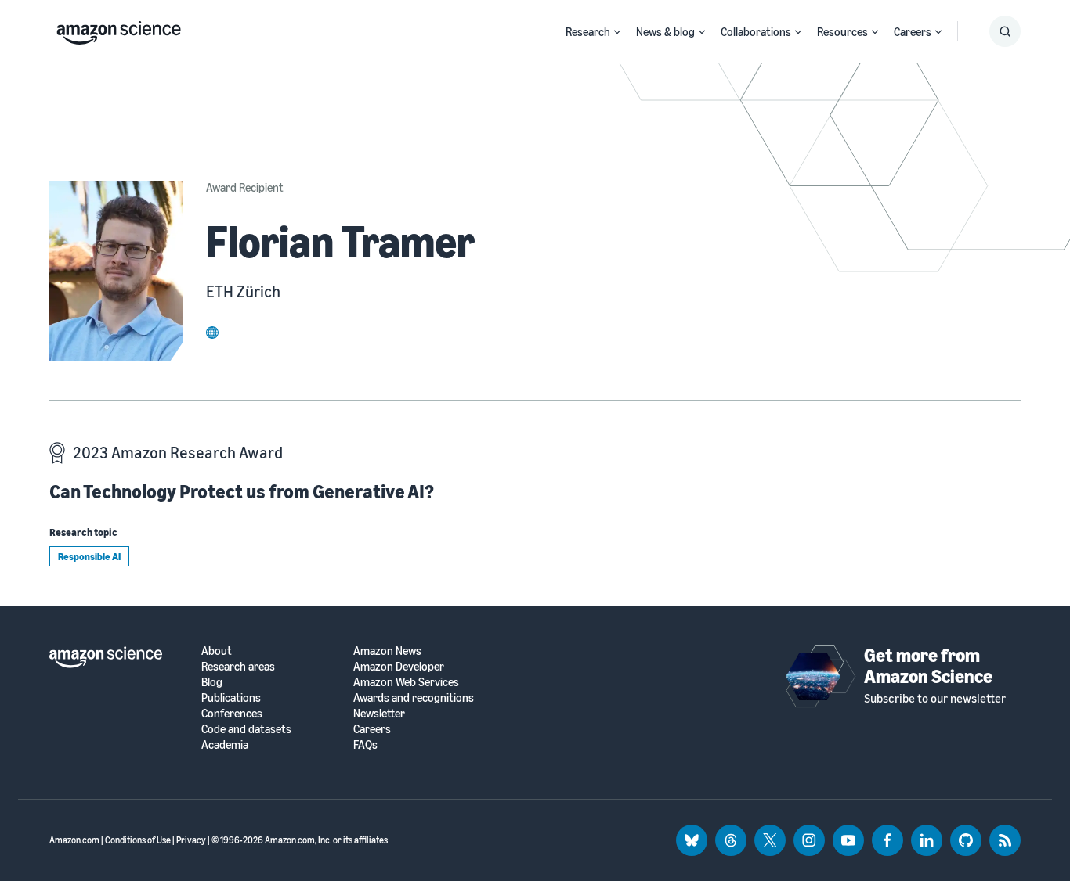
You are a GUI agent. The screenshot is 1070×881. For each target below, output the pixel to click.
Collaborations (756, 31)
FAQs (365, 744)
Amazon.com (74, 840)
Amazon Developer (398, 666)
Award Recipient (245, 187)
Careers (912, 31)
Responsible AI (89, 556)
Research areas (238, 666)
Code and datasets (246, 729)
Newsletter (379, 713)
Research (588, 31)
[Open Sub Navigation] (617, 32)
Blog (211, 682)
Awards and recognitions (413, 697)
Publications (231, 697)
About (216, 650)
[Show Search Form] (1005, 31)
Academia (224, 744)
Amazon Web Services (406, 682)
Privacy (191, 840)
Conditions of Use (138, 840)
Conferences (231, 713)
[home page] (118, 29)
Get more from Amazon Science (928, 665)
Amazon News (387, 650)
